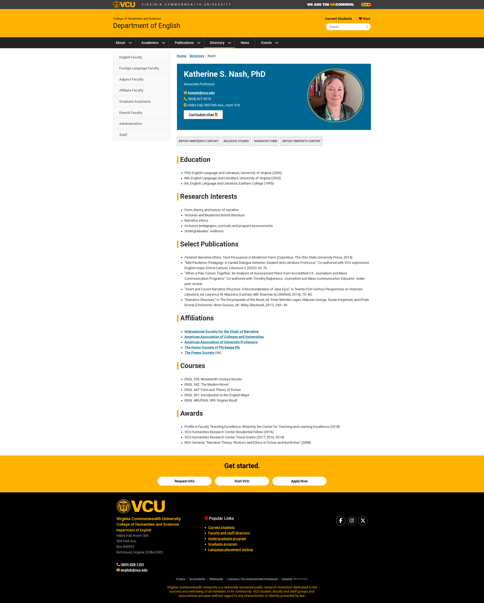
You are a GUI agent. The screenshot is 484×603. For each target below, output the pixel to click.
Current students (221, 527)
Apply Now (299, 481)
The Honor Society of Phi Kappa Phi (212, 347)
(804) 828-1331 (132, 564)
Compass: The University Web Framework (252, 578)
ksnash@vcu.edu (201, 93)
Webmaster (216, 578)
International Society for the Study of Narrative (222, 331)
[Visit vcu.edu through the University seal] (153, 507)
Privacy (180, 578)
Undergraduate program (227, 539)
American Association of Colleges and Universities (224, 337)
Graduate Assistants (135, 101)
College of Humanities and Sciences (137, 18)
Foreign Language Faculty (139, 68)
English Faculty (130, 57)
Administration (130, 124)
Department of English (146, 26)
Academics (149, 43)
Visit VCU (242, 481)
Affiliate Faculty (131, 90)
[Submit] (367, 26)
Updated (287, 578)
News (245, 43)
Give (365, 4)
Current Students (338, 19)
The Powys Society (199, 353)
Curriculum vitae (201, 115)
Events (266, 43)
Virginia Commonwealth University (187, 4)
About (120, 43)
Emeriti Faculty (130, 113)
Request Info (185, 481)
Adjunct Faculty (131, 79)
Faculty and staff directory (229, 533)
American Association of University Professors (221, 342)
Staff (123, 135)
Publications (184, 43)
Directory (217, 43)
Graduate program (222, 544)
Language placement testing (230, 550)
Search (334, 27)
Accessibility (197, 578)
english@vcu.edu (134, 570)
